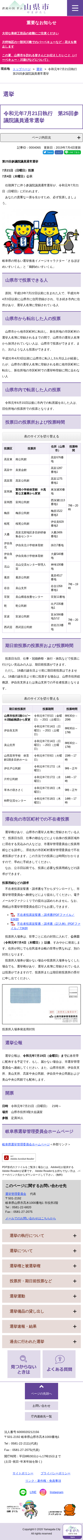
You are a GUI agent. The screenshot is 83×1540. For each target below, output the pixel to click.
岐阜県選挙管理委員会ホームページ (26, 1144)
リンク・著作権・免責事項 (43, 1480)
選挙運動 (17, 1296)
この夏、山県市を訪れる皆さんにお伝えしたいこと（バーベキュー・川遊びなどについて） (39, 57)
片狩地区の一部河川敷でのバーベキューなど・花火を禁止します (39, 44)
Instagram (56, 1492)
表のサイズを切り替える (41, 436)
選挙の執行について (27, 1235)
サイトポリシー (23, 1473)
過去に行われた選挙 (27, 1341)
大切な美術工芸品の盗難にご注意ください (30, 33)
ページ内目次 (41, 137)
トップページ (22, 69)
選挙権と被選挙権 (25, 1266)
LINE (33, 1492)
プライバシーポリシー (55, 1473)
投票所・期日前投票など (31, 1281)
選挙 (39, 69)
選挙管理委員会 (15, 1194)
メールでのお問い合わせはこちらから (30, 1218)
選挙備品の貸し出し (27, 1311)
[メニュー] (75, 8)
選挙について (21, 1251)
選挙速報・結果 (23, 1326)
